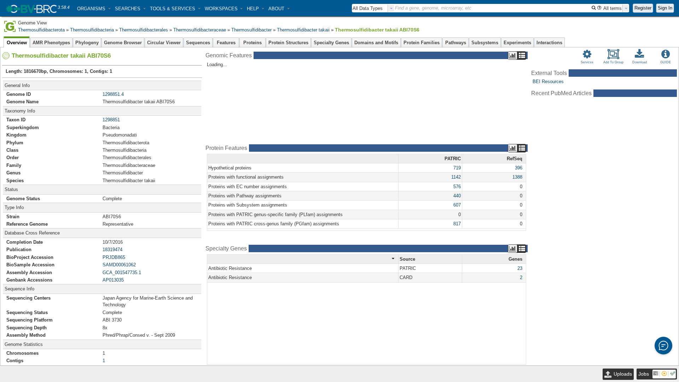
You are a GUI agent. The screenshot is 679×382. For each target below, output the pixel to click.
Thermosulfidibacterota (41, 30)
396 (518, 167)
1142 (456, 177)
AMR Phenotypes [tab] (51, 42)
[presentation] (391, 8)
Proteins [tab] (252, 42)
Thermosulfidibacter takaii (303, 30)
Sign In (665, 8)
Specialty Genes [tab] (331, 42)
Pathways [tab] (455, 42)
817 (457, 223)
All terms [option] (612, 8)
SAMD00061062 (119, 264)
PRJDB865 (114, 257)
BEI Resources (548, 81)
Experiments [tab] (517, 42)
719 (457, 167)
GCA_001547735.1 (122, 272)
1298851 (111, 119)
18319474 (112, 249)
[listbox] (373, 8)
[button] (94, 9)
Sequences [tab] (198, 42)
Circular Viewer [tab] (164, 42)
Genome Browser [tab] (123, 42)
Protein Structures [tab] (288, 42)
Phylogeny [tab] (87, 42)
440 (457, 195)
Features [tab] (226, 42)
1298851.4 (113, 94)
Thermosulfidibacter (251, 30)
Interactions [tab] (549, 42)
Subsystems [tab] (484, 42)
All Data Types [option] (368, 8)
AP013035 (113, 280)
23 (519, 268)
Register (642, 8)
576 (457, 186)
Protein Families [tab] (422, 42)
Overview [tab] (17, 42)
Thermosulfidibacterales (143, 30)
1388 (517, 177)
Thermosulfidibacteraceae (199, 30)
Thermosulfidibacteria (92, 30)
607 (457, 205)
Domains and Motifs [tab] (376, 42)
